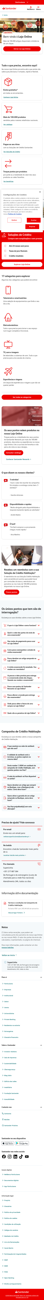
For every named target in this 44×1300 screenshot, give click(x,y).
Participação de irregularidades (15, 1254)
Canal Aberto (8, 1248)
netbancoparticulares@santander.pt (16, 837)
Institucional (8, 996)
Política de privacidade (12, 1212)
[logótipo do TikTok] (21, 1156)
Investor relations (10, 1052)
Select (6, 1001)
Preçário (7, 1200)
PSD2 (6, 1272)
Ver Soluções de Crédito (11, 152)
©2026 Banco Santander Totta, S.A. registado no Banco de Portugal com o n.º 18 (22, 1296)
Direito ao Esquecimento (12, 1284)
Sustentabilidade (10, 1063)
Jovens (6, 1007)
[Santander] (9, 8)
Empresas (7, 990)
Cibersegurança (9, 1069)
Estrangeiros (8, 1031)
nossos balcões (8, 947)
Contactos (7, 1114)
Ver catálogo (7, 124)
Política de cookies (10, 1218)
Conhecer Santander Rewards (17, 459)
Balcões (7, 1120)
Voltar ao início (8, 955)
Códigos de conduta (11, 1230)
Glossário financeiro (11, 1037)
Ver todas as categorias (22, 397)
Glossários (7, 1206)
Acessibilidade (9, 1099)
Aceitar (34, 220)
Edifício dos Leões (10, 1081)
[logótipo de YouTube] (27, 1156)
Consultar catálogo (13, 453)
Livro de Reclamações (11, 1242)
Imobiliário (8, 1087)
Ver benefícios (8, 181)
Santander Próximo (11, 1125)
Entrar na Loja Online (22, 49)
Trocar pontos (11, 592)
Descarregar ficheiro (15, 913)
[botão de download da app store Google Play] (22, 1143)
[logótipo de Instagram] (9, 1156)
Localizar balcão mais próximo (14, 855)
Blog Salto (7, 1075)
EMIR (6, 1266)
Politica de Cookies (15, 214)
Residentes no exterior (12, 1025)
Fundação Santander (11, 1093)
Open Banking (9, 1278)
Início (5, 15)
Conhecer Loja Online (10, 97)
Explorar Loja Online (22, 264)
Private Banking (9, 1019)
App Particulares (10, 1186)
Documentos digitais (11, 1180)
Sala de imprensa (10, 1058)
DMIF (6, 1260)
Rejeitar (32, 226)
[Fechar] (40, 192)
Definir (14, 220)
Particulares (8, 984)
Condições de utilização (12, 1224)
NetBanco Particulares (12, 1174)
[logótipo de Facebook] (4, 1156)
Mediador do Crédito (11, 1236)
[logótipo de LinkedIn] (15, 1156)
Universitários (9, 1013)
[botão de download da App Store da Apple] (8, 1143)
